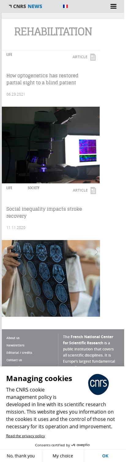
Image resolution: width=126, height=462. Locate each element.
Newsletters (15, 345)
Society (33, 187)
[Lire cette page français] (65, 6)
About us (13, 338)
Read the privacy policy (25, 435)
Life (9, 54)
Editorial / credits (19, 352)
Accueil (32, 6)
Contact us (14, 360)
